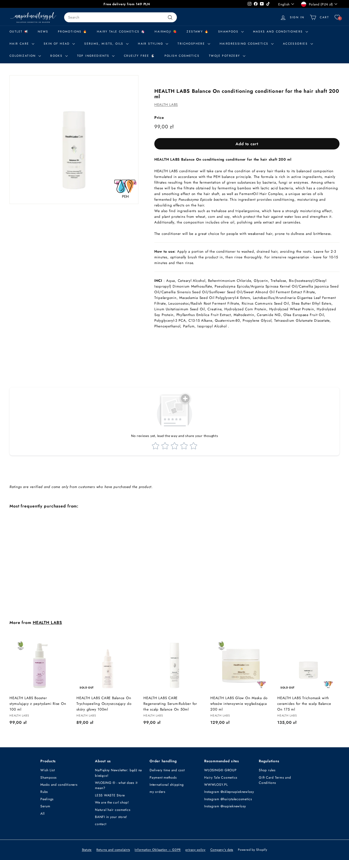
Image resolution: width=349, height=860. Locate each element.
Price (159, 117)
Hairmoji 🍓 (166, 31)
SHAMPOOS (229, 31)
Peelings (47, 799)
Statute (87, 849)
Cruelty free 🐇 (139, 56)
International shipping (167, 784)
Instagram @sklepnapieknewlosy (229, 791)
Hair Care (20, 44)
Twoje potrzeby (225, 56)
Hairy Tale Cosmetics (220, 777)
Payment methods (163, 777)
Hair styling (151, 44)
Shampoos (48, 777)
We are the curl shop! (112, 802)
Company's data (221, 849)
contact (100, 824)
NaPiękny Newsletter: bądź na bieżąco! (118, 773)
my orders (157, 791)
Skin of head (57, 44)
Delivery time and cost (167, 770)
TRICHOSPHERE (192, 44)
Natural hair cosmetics (113, 809)
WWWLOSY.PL (216, 784)
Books (57, 56)
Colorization (23, 56)
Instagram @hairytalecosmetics (228, 799)
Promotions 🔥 (72, 31)
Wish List (47, 770)
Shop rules (267, 770)
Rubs (44, 791)
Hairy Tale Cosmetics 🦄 (121, 31)
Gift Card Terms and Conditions (275, 780)
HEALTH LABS (166, 104)
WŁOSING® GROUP (220, 770)
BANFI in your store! (111, 816)
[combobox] (120, 17)
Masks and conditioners (278, 31)
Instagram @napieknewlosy (225, 806)
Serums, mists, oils (104, 44)
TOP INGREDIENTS (94, 56)
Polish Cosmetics (182, 56)
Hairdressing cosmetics (245, 44)
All (42, 813)
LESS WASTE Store (110, 795)
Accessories (296, 44)
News (43, 31)
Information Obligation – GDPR (158, 849)
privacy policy (195, 849)
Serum (45, 806)
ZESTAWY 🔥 (198, 31)
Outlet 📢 (18, 31)
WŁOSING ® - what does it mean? (116, 785)
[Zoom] (74, 139)
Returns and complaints (113, 849)
